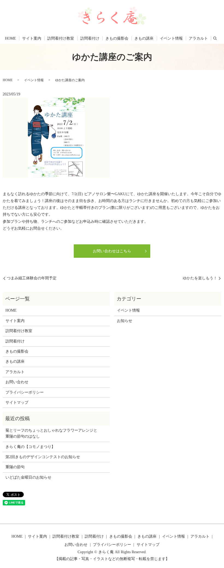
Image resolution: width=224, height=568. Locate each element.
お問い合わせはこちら (112, 251)
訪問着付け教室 (60, 38)
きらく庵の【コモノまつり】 (30, 447)
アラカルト (198, 38)
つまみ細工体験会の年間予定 (32, 278)
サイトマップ (16, 402)
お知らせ (124, 321)
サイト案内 (31, 38)
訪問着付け (89, 38)
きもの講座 (144, 38)
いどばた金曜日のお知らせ (28, 477)
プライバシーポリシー (24, 392)
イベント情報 (171, 38)
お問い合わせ (16, 382)
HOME (10, 38)
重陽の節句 (15, 467)
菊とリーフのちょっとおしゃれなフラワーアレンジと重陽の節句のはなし (51, 433)
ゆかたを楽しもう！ (200, 278)
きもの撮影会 (116, 38)
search (215, 38)
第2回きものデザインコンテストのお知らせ (42, 457)
